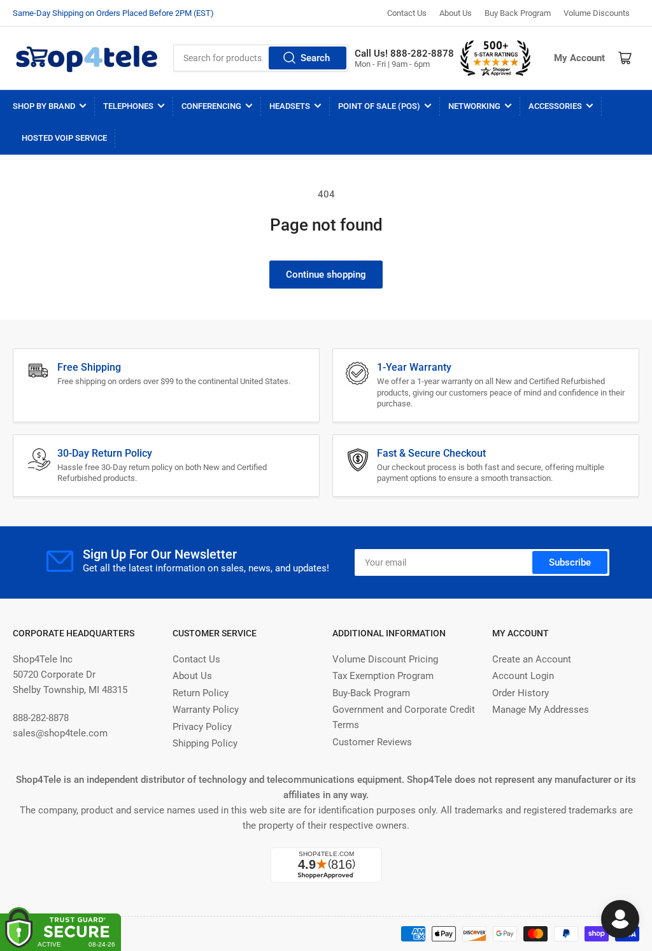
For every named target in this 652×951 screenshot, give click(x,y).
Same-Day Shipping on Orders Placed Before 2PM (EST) (113, 13)
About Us (455, 13)
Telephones (128, 106)
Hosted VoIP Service (64, 138)
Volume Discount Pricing (385, 659)
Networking (474, 106)
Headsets (289, 106)
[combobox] (260, 58)
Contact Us (407, 13)
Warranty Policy (206, 709)
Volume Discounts (596, 13)
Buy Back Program (518, 13)
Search (315, 58)
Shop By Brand (44, 106)
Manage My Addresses (540, 709)
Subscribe (570, 562)
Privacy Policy (202, 727)
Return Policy (201, 693)
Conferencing (211, 106)
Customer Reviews (372, 742)
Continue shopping (326, 274)
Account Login (523, 676)
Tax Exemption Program (383, 676)
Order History (520, 693)
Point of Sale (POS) (379, 106)
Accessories (555, 106)
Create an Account (531, 659)
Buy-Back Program (371, 693)
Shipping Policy (205, 743)
